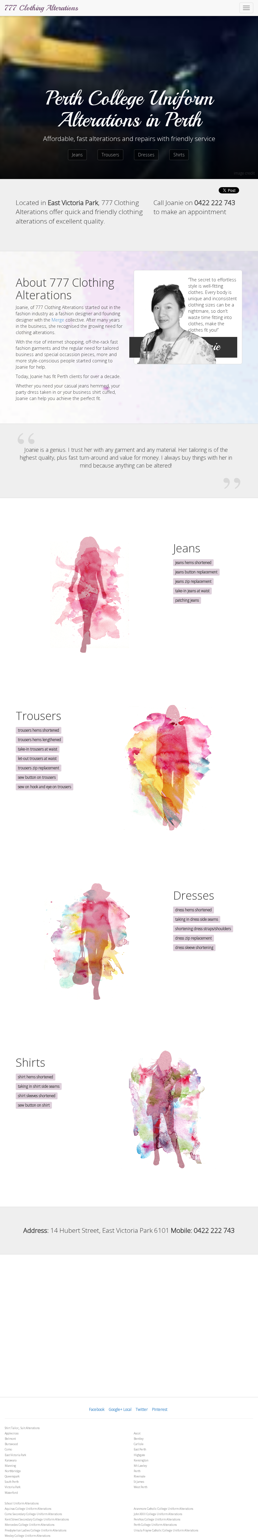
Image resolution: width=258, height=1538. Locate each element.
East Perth (140, 1449)
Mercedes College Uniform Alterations (29, 1525)
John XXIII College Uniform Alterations (158, 1514)
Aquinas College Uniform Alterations (28, 1509)
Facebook (96, 1409)
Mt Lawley (140, 1466)
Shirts (179, 155)
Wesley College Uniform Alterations (27, 1536)
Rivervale (139, 1476)
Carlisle (138, 1444)
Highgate (139, 1455)
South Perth (12, 1482)
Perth (137, 1471)
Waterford (11, 1493)
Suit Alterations (30, 1428)
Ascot (137, 1433)
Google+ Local (120, 1409)
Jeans (77, 155)
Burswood (11, 1444)
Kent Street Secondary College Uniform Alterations (37, 1519)
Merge (58, 320)
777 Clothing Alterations (41, 8)
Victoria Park (12, 1487)
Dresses (146, 155)
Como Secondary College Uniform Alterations (33, 1514)
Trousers (110, 155)
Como (8, 1449)
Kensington (141, 1460)
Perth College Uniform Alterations (155, 1525)
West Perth (140, 1487)
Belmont (10, 1439)
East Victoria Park (15, 1455)
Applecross (12, 1433)
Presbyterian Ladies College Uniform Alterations (35, 1530)
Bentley (138, 1439)
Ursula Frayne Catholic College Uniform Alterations (166, 1530)
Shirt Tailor (12, 1428)
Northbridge (13, 1471)
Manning (10, 1466)
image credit (244, 173)
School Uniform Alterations (22, 1503)
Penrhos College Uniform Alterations (157, 1519)
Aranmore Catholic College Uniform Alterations (163, 1509)
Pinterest (159, 1409)
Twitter (142, 1409)
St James (139, 1482)
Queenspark (12, 1476)
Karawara (10, 1460)
